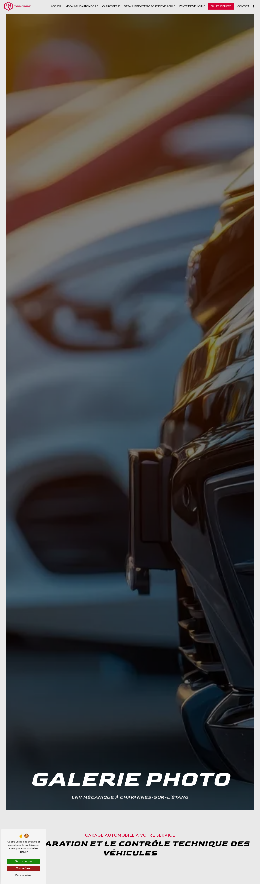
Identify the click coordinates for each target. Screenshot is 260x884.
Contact (243, 6)
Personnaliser (23, 875)
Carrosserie (111, 6)
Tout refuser (23, 868)
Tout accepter (23, 861)
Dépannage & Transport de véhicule (149, 6)
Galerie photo (221, 6)
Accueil (56, 6)
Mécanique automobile (81, 6)
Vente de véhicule (192, 6)
